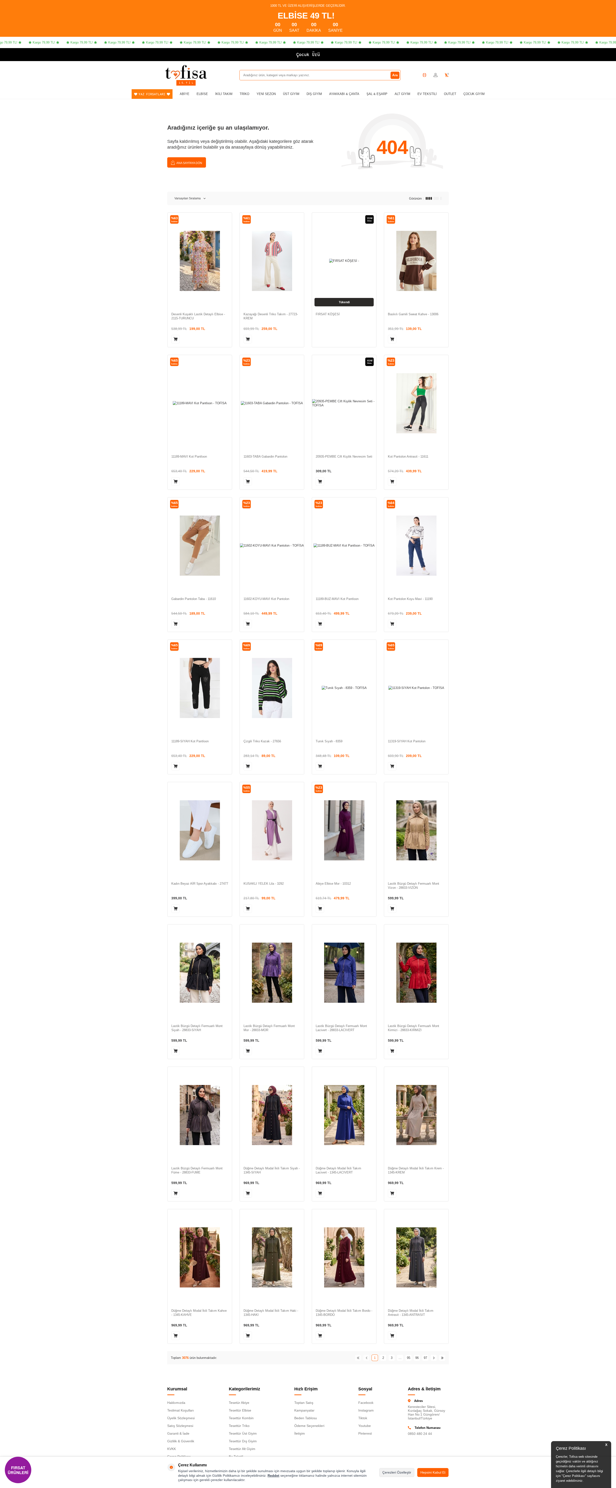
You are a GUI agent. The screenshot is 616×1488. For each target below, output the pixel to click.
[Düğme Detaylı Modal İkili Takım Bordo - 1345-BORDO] (344, 1257)
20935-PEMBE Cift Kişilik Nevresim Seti (344, 456)
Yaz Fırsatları (152, 94)
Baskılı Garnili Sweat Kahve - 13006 (413, 314)
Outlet (450, 94)
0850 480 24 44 (420, 1434)
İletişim (299, 1433)
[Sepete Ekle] (175, 339)
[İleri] (434, 1358)
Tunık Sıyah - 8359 (329, 741)
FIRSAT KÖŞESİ (328, 314)
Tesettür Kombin (241, 1418)
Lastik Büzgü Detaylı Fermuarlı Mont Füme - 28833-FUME (197, 1170)
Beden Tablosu (305, 1418)
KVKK (171, 1449)
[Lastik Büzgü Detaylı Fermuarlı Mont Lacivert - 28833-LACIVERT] (344, 973)
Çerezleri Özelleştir (396, 1472)
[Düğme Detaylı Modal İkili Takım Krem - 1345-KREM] (416, 1115)
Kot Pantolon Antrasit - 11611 (408, 456)
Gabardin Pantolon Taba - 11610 (193, 599)
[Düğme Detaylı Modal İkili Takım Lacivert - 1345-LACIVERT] (344, 1115)
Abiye (184, 94)
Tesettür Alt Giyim (242, 1449)
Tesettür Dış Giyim (243, 1441)
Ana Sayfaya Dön (189, 163)
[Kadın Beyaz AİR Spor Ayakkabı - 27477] (200, 830)
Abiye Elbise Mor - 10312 (333, 883)
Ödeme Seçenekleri (309, 1426)
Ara (395, 75)
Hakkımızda (176, 1403)
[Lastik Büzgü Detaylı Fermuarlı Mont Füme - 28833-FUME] (200, 1115)
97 (425, 1358)
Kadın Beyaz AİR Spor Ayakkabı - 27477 (199, 883)
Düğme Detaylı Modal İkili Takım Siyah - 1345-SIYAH (272, 1170)
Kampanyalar (304, 1410)
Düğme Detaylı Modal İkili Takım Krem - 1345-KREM (416, 1170)
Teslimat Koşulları (180, 1410)
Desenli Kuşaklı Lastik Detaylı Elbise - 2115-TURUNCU (198, 316)
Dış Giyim (314, 94)
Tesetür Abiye (239, 1403)
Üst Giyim (291, 94)
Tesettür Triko (239, 1426)
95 (408, 1358)
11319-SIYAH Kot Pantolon (406, 741)
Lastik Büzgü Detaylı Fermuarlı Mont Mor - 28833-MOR (269, 1028)
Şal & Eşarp (376, 94)
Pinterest (365, 1433)
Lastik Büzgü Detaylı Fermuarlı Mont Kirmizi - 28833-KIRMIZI (413, 1028)
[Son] (442, 1358)
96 (417, 1358)
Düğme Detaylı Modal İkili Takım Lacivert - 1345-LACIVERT (338, 1170)
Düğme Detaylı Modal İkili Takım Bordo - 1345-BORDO (344, 1313)
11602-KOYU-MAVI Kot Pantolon (266, 599)
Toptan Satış (303, 1403)
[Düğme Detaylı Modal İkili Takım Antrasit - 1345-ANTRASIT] (416, 1257)
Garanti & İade (178, 1433)
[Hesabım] (435, 75)
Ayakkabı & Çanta (344, 94)
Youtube (364, 1426)
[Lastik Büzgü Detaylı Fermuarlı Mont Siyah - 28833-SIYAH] (200, 973)
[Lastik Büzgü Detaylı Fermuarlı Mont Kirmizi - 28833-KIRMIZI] (416, 973)
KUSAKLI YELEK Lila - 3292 (264, 883)
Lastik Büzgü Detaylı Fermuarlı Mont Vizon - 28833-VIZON (413, 885)
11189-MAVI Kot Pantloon (189, 456)
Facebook (365, 1403)
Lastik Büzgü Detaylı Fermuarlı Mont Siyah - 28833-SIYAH (197, 1028)
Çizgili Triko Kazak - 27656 (262, 741)
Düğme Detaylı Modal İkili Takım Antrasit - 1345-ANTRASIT (410, 1313)
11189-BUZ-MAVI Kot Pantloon (337, 599)
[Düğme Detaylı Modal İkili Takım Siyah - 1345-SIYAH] (272, 1115)
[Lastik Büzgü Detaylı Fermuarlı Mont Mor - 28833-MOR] (272, 973)
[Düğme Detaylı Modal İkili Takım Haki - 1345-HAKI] (272, 1257)
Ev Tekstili (427, 94)
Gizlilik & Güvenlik (180, 1441)
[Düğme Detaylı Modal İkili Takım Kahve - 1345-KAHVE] (200, 1257)
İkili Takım (223, 94)
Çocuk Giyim (474, 94)
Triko (244, 94)
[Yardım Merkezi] (424, 75)
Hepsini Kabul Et (432, 1472)
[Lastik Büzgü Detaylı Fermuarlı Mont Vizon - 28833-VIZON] (416, 830)
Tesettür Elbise (240, 1410)
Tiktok (362, 1418)
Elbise (202, 94)
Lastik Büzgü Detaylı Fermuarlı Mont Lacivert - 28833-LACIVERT (341, 1028)
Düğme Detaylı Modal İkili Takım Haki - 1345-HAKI (271, 1313)
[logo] (186, 72)
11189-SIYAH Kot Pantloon (190, 741)
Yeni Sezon (266, 94)
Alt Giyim (402, 94)
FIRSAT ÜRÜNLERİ (18, 1470)
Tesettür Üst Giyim (243, 1433)
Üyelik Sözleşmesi (181, 1418)
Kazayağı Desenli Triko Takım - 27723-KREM (271, 316)
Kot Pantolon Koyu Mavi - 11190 (410, 599)
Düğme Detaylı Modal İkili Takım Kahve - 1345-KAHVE (199, 1313)
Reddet (273, 1475)
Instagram (366, 1410)
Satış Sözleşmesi (180, 1426)
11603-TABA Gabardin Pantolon (265, 456)
